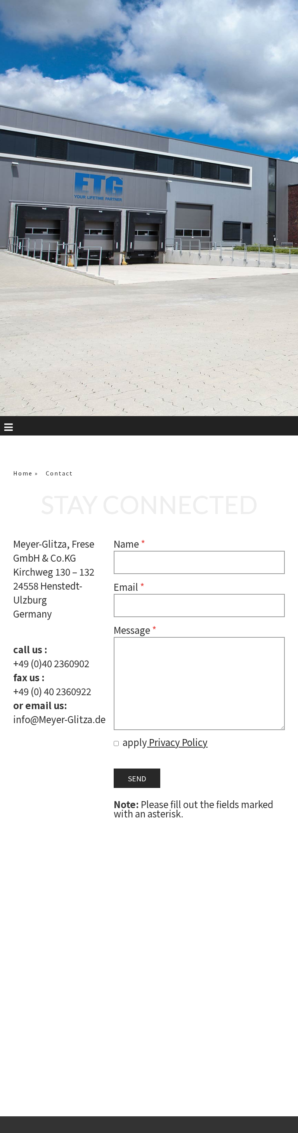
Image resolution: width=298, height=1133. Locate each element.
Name (129, 543)
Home (23, 473)
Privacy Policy (177, 742)
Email (129, 586)
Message (135, 630)
